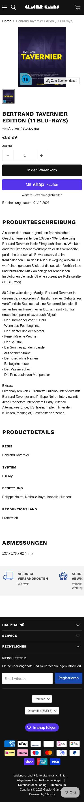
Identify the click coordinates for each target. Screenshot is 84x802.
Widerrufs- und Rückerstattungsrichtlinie (39, 775)
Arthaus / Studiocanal (23, 128)
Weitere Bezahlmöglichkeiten (42, 195)
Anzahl (7, 146)
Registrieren (68, 678)
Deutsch (39, 699)
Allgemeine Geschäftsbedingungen (39, 780)
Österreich (40, 710)
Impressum (58, 785)
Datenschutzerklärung (32, 785)
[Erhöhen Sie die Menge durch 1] (41, 155)
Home (6, 21)
